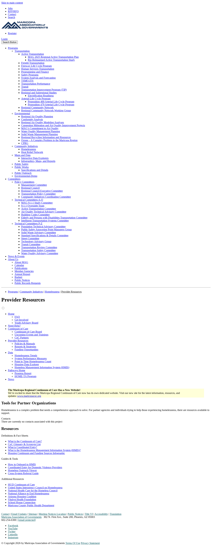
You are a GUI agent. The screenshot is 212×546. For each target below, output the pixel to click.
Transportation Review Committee (39, 247)
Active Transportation (32, 54)
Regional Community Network (37, 107)
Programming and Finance (35, 71)
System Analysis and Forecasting (38, 77)
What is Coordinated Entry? (22, 447)
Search (11, 17)
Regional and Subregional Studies (39, 92)
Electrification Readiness (41, 95)
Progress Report (23, 373)
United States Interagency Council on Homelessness (35, 487)
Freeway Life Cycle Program (36, 65)
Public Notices (22, 280)
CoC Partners (22, 337)
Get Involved (21, 319)
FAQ (17, 316)
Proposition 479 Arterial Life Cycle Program (51, 104)
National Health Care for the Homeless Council (32, 490)
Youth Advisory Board (26, 322)
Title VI (89, 514)
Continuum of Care (18, 328)
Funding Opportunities (26, 349)
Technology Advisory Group (36, 241)
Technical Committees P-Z (28, 223)
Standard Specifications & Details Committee (44, 235)
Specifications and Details (34, 170)
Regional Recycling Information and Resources (46, 137)
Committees (14, 179)
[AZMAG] (24, 27)
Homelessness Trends (26, 355)
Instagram (13, 537)
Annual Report (22, 274)
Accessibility (101, 514)
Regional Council (30, 187)
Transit (24, 86)
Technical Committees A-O (29, 199)
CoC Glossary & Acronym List (24, 444)
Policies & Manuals (25, 343)
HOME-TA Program (25, 376)
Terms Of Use (72, 543)
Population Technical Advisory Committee (43, 226)
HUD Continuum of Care (21, 484)
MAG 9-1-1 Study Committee (37, 202)
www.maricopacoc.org (29, 396)
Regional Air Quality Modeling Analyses (42, 122)
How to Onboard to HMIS (22, 464)
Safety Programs (29, 74)
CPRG (24, 143)
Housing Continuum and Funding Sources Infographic (36, 453)
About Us (13, 259)
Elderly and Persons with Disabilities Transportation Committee (54, 217)
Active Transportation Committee (38, 208)
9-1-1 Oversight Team (32, 205)
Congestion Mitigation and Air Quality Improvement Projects (53, 125)
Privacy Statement (90, 543)
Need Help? (14, 325)
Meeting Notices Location (52, 514)
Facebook (13, 525)
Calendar (19, 265)
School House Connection (21, 502)
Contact (12, 14)
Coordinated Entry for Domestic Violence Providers (35, 467)
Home (11, 313)
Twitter (11, 531)
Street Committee (30, 238)
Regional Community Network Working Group (46, 110)
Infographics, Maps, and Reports (38, 161)
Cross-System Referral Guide (23, 473)
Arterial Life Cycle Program (36, 98)
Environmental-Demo (26, 176)
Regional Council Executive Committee (42, 190)
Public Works (22, 167)
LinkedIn (13, 534)
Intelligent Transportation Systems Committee (45, 220)
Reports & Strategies (25, 346)
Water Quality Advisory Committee (39, 253)
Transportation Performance (35, 83)
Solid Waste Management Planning (39, 134)
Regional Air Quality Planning (37, 116)
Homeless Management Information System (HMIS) (42, 367)
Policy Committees (24, 182)
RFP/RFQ (13, 11)
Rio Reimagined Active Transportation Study (51, 60)
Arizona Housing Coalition (22, 496)
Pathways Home (16, 370)
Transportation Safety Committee (38, 250)
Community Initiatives (26, 146)
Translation (115, 514)
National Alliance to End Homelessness (28, 493)
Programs (13, 48)
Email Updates (19, 514)
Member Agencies (24, 271)
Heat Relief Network (32, 152)
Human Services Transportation (37, 68)
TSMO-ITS (27, 80)
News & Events (16, 256)
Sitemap (32, 514)
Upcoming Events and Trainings (31, 334)
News (11, 379)
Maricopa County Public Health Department (31, 505)
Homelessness (28, 149)
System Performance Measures (31, 358)
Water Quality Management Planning (40, 131)
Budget (18, 277)
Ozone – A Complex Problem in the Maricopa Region (49, 140)
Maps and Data (22, 155)
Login (4, 39)
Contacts (5, 418)
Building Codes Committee (35, 214)
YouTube (13, 528)
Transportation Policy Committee (38, 193)
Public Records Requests (28, 283)
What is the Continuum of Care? (25, 441)
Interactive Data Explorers (35, 158)
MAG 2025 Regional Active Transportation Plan (53, 57)
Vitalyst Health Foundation (22, 499)
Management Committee (34, 184)
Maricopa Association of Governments (21, 517)
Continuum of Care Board (28, 331)
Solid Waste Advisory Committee (38, 232)
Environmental (22, 113)
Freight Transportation (32, 62)
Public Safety (21, 164)
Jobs (10, 8)
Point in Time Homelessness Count (33, 361)
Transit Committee (30, 244)
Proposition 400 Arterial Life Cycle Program (51, 101)
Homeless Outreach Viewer (22, 470)
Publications (21, 268)
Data (10, 352)
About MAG (21, 262)
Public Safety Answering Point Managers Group (46, 229)
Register (12, 33)
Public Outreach (23, 173)
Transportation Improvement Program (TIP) (44, 89)
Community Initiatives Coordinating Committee (46, 196)
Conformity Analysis (32, 119)
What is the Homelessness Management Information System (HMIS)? (44, 450)
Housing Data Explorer (27, 364)
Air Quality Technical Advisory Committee (43, 211)
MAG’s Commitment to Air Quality (39, 128)
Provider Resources (18, 340)
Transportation (22, 51)
